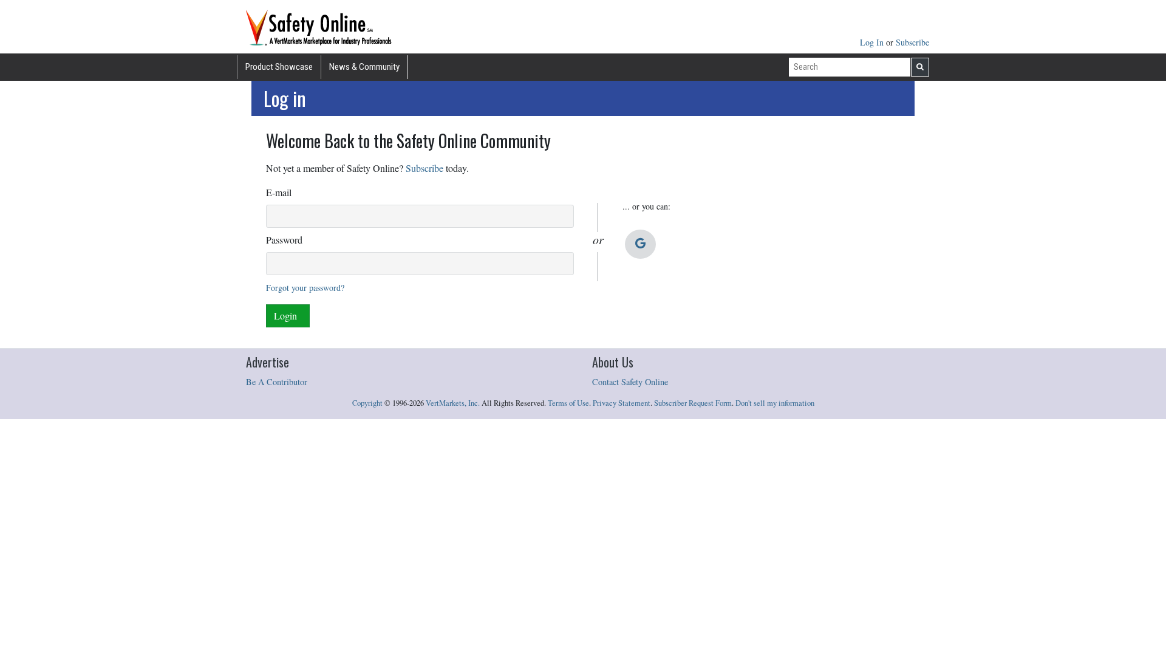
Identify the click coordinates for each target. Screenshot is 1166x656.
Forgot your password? (305, 287)
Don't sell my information (774, 403)
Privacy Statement (621, 403)
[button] (640, 244)
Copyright (367, 403)
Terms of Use (568, 403)
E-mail (279, 192)
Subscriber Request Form (693, 403)
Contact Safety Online (630, 382)
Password (284, 239)
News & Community (364, 66)
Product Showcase (279, 66)
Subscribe (912, 42)
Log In (873, 42)
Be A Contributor (276, 382)
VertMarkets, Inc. (453, 403)
